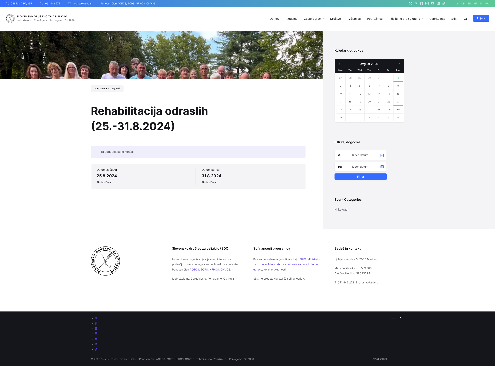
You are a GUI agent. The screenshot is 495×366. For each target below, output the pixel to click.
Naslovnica (101, 88)
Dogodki (115, 88)
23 (398, 101)
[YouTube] (432, 4)
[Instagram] (427, 4)
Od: (340, 155)
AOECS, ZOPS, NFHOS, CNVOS (210, 269)
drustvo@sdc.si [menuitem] (82, 3)
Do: (340, 166)
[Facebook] (421, 4)
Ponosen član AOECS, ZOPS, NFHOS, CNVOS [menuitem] (128, 3)
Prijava (481, 18)
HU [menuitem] (487, 3)
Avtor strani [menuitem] (380, 358)
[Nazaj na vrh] (401, 318)
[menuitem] (274, 18)
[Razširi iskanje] (465, 19)
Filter (360, 176)
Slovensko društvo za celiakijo (41, 16)
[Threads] (416, 4)
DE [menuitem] (463, 3)
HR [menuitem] (475, 3)
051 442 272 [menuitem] (52, 3)
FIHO (303, 259)
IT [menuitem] (481, 3)
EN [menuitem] (469, 3)
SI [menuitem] (457, 3)
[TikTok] (444, 4)
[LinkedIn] (438, 4)
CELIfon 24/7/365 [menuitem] (21, 3)
